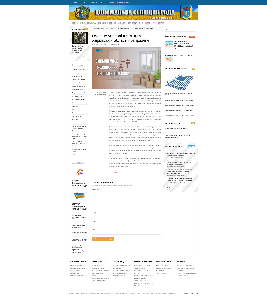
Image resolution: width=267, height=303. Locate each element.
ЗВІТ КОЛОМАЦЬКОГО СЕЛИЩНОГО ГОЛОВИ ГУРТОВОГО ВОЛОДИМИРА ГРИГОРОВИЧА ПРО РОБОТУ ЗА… (184, 45)
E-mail (94, 221)
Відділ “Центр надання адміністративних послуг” (79, 128)
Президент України (76, 265)
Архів (155, 23)
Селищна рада (91, 23)
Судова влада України (76, 275)
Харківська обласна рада (120, 270)
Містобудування (77, 96)
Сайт (93, 229)
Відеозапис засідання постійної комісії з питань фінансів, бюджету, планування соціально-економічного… (179, 162)
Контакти (161, 23)
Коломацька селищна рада (100, 28)
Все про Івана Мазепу (162, 273)
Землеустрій (76, 83)
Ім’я (94, 213)
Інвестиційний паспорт (79, 86)
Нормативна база (120, 23)
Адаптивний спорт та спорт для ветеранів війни (79, 144)
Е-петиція (83, 2)
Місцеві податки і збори (80, 93)
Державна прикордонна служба (101, 278)
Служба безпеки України (99, 280)
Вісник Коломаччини (78, 69)
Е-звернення (109, 2)
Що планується (77, 116)
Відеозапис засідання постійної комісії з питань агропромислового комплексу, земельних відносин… (179, 171)
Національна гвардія (98, 273)
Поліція (94, 275)
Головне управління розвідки (100, 270)
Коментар (95, 189)
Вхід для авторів (172, 293)
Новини (82, 23)
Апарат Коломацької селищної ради (79, 183)
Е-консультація (96, 2)
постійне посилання (100, 94)
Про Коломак (76, 109)
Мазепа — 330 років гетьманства (145, 293)
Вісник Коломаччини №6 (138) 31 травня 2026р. (179, 105)
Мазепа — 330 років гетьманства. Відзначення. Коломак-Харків (163, 268)
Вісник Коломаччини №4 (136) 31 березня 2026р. (180, 116)
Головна (74, 2)
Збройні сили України (98, 265)
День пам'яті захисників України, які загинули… (77, 49)
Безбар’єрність (77, 123)
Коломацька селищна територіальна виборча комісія (79, 136)
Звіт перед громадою (136, 23)
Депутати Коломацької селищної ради (79, 206)
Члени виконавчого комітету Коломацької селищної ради (78, 225)
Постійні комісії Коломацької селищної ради (79, 217)
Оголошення (76, 113)
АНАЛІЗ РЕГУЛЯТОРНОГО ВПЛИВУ (176, 129)
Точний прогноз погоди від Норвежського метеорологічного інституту (143, 283)
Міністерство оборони (98, 268)
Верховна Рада (74, 273)
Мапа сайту (158, 293)
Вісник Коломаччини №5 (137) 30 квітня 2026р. (179, 110)
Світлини (148, 23)
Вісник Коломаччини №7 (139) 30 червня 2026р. (179, 100)
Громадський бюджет (79, 99)
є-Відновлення (123, 2)
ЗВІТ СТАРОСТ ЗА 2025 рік (183, 55)
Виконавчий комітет (105, 23)
